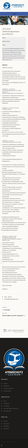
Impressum (6, 423)
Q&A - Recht (8, 297)
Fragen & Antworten (9, 388)
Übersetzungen (7, 391)
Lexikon (5, 383)
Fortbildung (6, 406)
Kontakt (6, 421)
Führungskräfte (7, 411)
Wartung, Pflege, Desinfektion (11, 408)
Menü (14, 13)
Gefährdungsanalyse (11, 299)
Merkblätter (6, 386)
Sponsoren (6, 428)
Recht (5, 401)
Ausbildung (6, 403)
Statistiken (6, 426)
